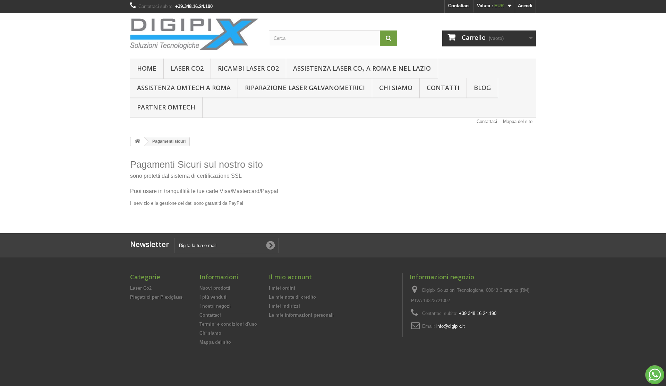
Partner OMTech (166, 107)
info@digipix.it (450, 326)
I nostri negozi (215, 306)
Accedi (525, 5)
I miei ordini (282, 288)
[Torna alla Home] (137, 141)
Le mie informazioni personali (301, 315)
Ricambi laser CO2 (248, 68)
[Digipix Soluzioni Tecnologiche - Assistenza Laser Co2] (194, 34)
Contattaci (459, 5)
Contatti (443, 88)
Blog (482, 88)
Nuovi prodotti (214, 288)
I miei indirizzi (284, 306)
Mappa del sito (517, 121)
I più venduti (213, 297)
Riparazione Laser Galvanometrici (305, 88)
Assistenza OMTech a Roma (184, 88)
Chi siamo (395, 88)
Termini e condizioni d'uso (228, 324)
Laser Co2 (187, 68)
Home (146, 68)
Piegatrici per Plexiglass (156, 297)
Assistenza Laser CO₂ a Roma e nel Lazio (362, 68)
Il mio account (290, 277)
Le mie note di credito (292, 297)
